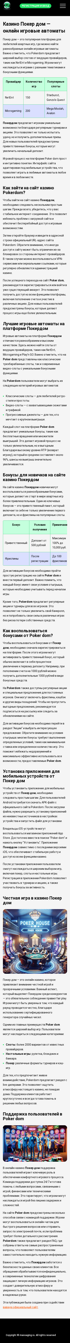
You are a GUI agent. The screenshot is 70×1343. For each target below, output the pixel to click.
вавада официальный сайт (20, 1307)
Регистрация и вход (35, 6)
